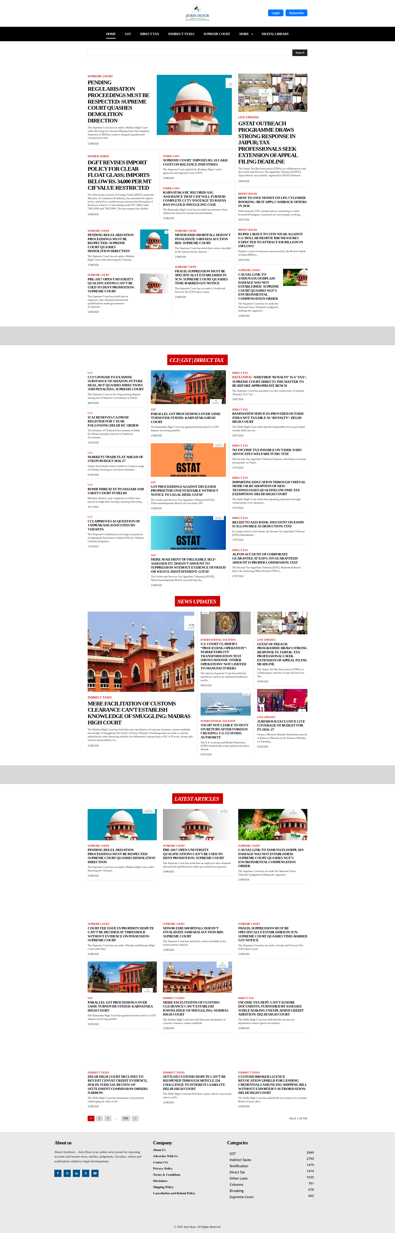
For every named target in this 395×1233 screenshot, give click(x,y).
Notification (98, 156)
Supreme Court (100, 76)
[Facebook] (58, 1173)
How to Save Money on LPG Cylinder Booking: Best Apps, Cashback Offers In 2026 (272, 202)
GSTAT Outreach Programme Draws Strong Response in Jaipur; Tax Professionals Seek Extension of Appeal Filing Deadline (268, 142)
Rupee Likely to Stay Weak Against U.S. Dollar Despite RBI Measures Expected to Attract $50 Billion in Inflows (270, 240)
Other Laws (171, 156)
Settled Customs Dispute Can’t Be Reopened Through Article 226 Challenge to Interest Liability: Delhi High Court (194, 1083)
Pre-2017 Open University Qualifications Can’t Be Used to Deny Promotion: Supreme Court (111, 285)
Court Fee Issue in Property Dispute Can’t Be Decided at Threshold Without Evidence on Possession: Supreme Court (121, 934)
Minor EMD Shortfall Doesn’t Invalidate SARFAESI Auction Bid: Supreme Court (203, 239)
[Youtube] (95, 1173)
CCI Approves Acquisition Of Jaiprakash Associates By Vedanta (114, 525)
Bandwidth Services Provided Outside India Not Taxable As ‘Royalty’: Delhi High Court (268, 418)
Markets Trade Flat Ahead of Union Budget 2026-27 (115, 459)
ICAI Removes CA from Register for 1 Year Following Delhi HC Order (113, 421)
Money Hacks (247, 193)
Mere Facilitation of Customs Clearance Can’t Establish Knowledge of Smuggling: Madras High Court (139, 713)
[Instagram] (67, 1173)
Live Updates (248, 117)
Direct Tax (240, 372)
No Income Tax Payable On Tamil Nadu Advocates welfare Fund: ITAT (267, 452)
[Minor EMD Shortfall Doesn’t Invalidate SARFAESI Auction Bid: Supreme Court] (197, 902)
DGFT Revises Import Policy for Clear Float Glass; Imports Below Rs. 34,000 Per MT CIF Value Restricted (119, 175)
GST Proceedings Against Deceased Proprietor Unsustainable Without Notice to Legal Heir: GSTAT (184, 491)
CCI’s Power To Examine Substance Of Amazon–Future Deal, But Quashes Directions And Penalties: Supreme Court (116, 383)
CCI (90, 372)
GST (153, 409)
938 (126, 1118)
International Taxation (218, 639)
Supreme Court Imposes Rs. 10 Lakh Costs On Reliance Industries (195, 162)
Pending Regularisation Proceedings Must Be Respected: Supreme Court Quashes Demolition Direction (118, 101)
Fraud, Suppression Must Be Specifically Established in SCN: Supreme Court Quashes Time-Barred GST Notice (201, 277)
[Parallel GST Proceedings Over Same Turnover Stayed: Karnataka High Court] (188, 387)
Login (276, 13)
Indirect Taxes (100, 697)
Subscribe (296, 13)
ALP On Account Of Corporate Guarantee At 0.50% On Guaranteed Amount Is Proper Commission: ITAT (265, 558)
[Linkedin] (76, 1173)
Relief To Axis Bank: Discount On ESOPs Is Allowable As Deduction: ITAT (268, 524)
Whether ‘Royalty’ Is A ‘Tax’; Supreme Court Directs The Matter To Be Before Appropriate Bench (269, 381)
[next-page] (135, 1118)
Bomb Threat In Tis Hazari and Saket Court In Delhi (116, 491)
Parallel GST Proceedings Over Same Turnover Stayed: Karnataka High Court (185, 418)
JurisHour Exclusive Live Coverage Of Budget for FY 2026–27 (281, 725)
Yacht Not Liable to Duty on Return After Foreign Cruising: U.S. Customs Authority (224, 731)
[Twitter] (85, 1173)
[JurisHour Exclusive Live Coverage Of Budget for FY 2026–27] (282, 700)
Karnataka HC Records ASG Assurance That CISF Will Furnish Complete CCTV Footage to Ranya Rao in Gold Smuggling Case (194, 198)
